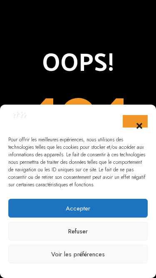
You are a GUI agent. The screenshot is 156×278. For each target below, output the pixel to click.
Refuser (78, 231)
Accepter (78, 208)
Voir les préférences (78, 254)
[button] (135, 121)
